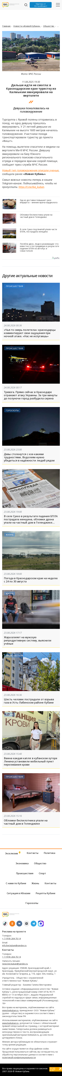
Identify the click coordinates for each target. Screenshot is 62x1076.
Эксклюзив (11, 853)
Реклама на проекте (14, 931)
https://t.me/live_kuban (31, 187)
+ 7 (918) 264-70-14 (11, 938)
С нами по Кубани (16, 883)
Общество (49, 26)
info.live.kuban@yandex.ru (14, 945)
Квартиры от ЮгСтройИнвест (40, 5)
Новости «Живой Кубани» (27, 26)
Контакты (32, 853)
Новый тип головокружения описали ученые (30, 170)
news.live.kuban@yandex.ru (15, 963)
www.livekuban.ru (10, 1010)
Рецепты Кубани (45, 893)
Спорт (42, 873)
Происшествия (14, 286)
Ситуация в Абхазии (18, 893)
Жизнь (10, 534)
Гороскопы (12, 410)
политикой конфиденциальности (19, 1057)
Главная (6, 26)
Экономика (22, 863)
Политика (49, 853)
